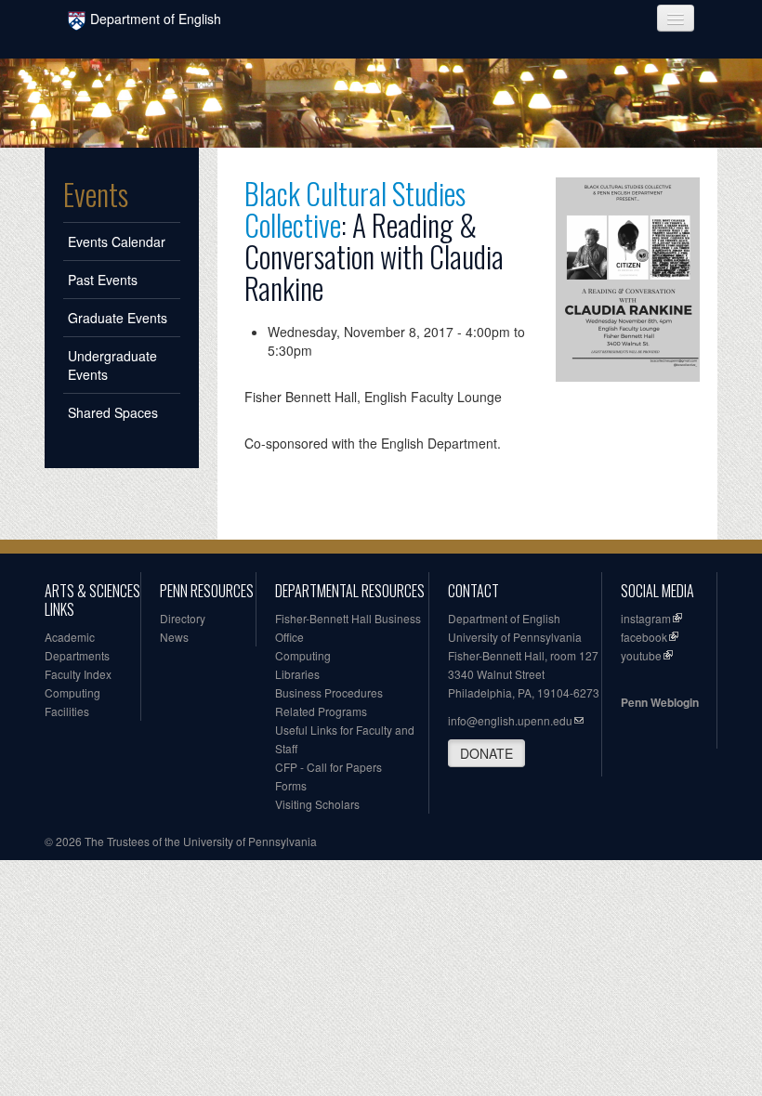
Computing (72, 692)
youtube (641, 655)
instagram (646, 618)
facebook (644, 637)
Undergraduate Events (112, 365)
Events (95, 194)
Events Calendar (116, 241)
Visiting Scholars (317, 804)
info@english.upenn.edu (510, 720)
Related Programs (321, 711)
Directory (182, 618)
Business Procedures (329, 692)
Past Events (103, 279)
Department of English (155, 18)
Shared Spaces (113, 412)
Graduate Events (117, 317)
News (174, 637)
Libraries (297, 674)
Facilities (67, 711)
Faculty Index (78, 674)
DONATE (486, 753)
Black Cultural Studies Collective (355, 208)
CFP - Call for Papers (328, 767)
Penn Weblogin (660, 702)
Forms (291, 785)
